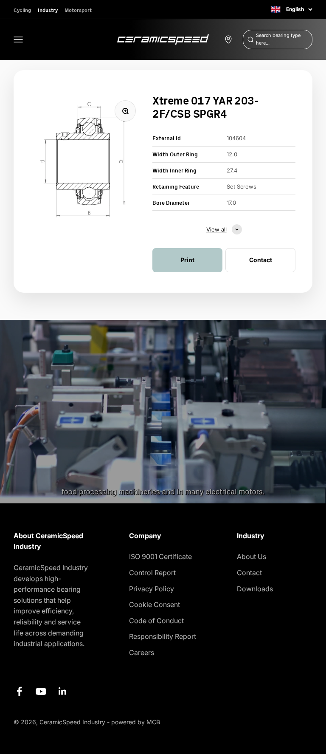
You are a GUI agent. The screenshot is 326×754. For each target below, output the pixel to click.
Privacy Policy (151, 589)
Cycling (22, 10)
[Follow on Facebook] (19, 691)
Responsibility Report (162, 636)
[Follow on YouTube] (41, 691)
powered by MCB (135, 722)
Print (187, 259)
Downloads (255, 589)
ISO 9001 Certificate (160, 556)
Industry (48, 10)
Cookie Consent (154, 604)
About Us (251, 556)
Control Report (152, 572)
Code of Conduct (156, 620)
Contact (249, 572)
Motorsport (78, 10)
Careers (141, 652)
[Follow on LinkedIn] (62, 691)
